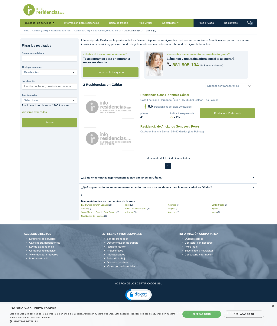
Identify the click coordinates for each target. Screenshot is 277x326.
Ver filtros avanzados (34, 111)
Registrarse (231, 22)
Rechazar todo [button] (244, 314)
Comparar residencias (42, 250)
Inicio (26, 30)
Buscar (49, 122)
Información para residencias (81, 22)
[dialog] (138, 314)
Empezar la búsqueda (111, 72)
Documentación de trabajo (122, 242)
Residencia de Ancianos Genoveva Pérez (169, 126)
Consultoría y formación (199, 254)
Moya (214, 212)
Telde (127, 205)
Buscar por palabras (33, 53)
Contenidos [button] (169, 22)
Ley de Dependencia (41, 246)
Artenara (172, 212)
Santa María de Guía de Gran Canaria (98, 212)
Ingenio (215, 208)
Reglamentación (116, 246)
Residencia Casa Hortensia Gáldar (164, 95)
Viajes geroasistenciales (121, 266)
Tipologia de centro (32, 67)
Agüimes (172, 205)
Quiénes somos (194, 238)
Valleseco (129, 212)
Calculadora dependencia (44, 242)
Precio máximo (30, 95)
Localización (28, 81)
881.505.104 (185, 64)
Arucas (84, 208)
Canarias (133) (82, 30)
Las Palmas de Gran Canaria (94, 205)
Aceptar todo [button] (202, 314)
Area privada (206, 22)
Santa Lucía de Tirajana (135, 208)
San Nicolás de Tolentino (92, 216)
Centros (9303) (40, 30)
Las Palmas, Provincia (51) (107, 30)
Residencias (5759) (61, 30)
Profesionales (115, 250)
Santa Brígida (218, 205)
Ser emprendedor (117, 238)
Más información (40, 317)
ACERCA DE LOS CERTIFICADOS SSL (138, 283)
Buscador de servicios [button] (38, 22)
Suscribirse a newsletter (199, 250)
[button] (138, 294)
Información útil (38, 258)
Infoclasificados (116, 254)
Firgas (171, 208)
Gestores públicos (117, 262)
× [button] (272, 306)
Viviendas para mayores (43, 254)
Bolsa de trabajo (119, 22)
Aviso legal (191, 246)
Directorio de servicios (42, 238)
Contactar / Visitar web (227, 113)
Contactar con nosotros (199, 242)
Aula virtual (145, 22)
